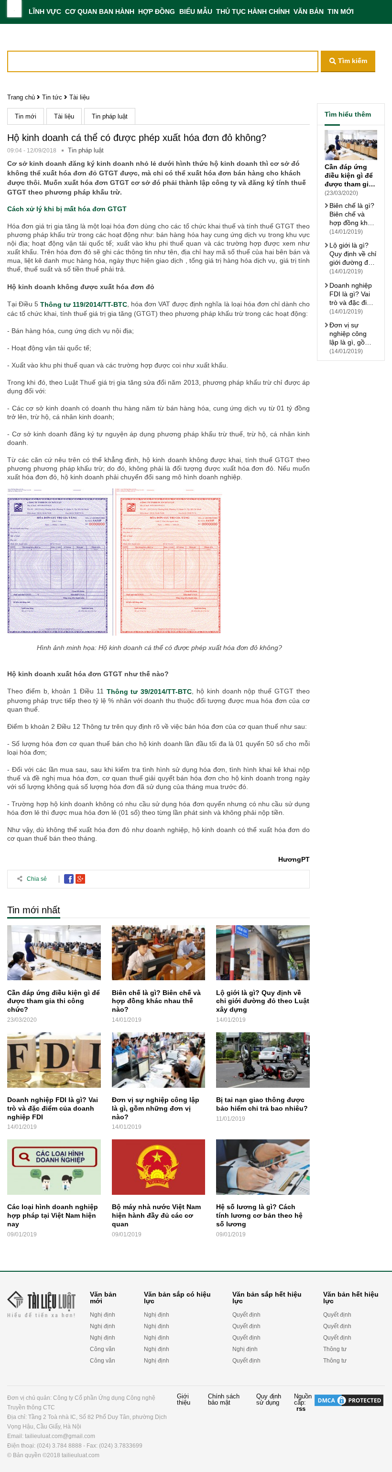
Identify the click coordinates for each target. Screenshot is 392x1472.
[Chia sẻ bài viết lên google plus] (80, 879)
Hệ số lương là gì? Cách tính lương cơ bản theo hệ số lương (259, 1215)
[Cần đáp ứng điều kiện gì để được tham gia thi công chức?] (54, 955)
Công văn (102, 1349)
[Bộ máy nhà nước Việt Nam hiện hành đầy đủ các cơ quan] (159, 1169)
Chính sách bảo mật (224, 1399)
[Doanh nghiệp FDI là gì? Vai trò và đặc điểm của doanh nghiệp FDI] (54, 1062)
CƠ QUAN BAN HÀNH (99, 11)
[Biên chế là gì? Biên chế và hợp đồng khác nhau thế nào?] (159, 955)
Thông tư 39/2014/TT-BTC (149, 692)
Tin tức (52, 97)
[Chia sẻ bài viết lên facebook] (69, 879)
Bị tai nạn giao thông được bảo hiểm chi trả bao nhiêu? (262, 1104)
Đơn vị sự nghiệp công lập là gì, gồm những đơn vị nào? (155, 1108)
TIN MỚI (340, 11)
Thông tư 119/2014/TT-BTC (83, 305)
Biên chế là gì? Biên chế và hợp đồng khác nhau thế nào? (156, 1000)
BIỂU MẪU (195, 11)
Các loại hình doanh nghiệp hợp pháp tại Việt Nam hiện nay (52, 1215)
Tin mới (25, 116)
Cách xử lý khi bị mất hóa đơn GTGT (67, 209)
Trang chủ (21, 97)
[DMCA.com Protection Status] (349, 1426)
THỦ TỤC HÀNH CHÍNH (253, 11)
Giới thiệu (183, 1399)
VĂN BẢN (309, 11)
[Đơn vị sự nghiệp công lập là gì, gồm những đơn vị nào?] (159, 1062)
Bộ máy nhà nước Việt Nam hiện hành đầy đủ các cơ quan (156, 1215)
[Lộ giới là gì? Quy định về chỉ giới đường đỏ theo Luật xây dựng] (263, 955)
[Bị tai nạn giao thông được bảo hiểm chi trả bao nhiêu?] (263, 1062)
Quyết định (246, 1314)
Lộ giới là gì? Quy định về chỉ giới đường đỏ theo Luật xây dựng (262, 1000)
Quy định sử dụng (268, 1399)
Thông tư (335, 1349)
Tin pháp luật (110, 116)
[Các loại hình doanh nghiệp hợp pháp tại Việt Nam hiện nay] (54, 1169)
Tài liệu (79, 97)
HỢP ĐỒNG (156, 11)
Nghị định (102, 1314)
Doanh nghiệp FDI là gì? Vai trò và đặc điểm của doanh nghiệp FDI (52, 1108)
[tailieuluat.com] (14, 8)
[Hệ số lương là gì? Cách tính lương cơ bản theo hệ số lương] (263, 1169)
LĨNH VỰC (45, 11)
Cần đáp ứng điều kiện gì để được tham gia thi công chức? (53, 1000)
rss (300, 1409)
